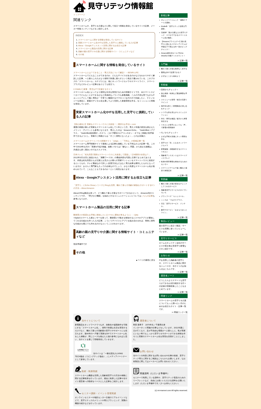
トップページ (79, 15)
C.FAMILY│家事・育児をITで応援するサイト (92, 89)
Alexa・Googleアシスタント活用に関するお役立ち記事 (102, 46)
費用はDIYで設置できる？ (171, 72)
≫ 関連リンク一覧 (180, 312)
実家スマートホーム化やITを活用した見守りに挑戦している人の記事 (108, 43)
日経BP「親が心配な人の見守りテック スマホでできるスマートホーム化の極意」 (174, 35)
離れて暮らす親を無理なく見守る (174, 69)
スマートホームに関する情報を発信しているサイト (100, 40)
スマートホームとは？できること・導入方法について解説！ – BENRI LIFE (106, 72)
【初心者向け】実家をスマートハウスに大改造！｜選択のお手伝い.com (104, 124)
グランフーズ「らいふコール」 (173, 196)
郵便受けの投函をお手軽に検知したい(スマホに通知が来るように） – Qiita (105, 215)
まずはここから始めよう (170, 76)
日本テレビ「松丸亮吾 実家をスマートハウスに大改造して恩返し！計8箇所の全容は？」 (112, 154)
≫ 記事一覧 (182, 60)
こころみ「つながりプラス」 (172, 200)
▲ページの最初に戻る (145, 260)
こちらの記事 (147, 196)
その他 (81, 54)
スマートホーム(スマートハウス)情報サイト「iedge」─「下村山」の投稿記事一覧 (109, 141)
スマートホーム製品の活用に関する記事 (95, 48)
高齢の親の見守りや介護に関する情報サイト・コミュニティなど (106, 51)
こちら (161, 358)
